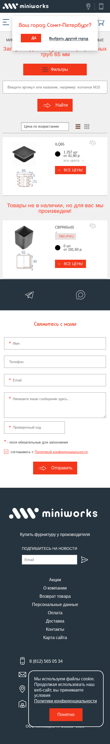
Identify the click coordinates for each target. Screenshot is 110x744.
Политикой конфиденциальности (61, 452)
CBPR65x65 (64, 227)
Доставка (55, 621)
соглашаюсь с (49, 452)
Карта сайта (55, 637)
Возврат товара (55, 596)
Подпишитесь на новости (49, 548)
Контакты (55, 629)
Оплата (55, 613)
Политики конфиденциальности (65, 701)
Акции (55, 580)
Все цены (73, 170)
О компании (55, 588)
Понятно (65, 714)
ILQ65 (59, 144)
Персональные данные (55, 604)
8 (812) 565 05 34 (46, 661)
